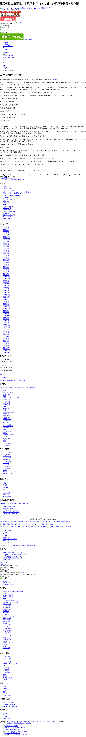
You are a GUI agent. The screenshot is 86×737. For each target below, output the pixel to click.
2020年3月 (6, 292)
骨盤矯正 (6, 390)
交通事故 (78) (7, 197)
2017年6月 (6, 336)
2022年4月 (6, 248)
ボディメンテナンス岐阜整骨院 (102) (14, 195)
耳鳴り (5, 410)
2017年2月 (6, 343)
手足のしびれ (7, 431)
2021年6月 (6, 266)
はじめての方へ (8, 46)
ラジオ (5, 491)
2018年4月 (6, 319)
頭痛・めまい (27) (8, 218)
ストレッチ (6, 493)
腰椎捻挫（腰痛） (8, 508)
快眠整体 (6, 487)
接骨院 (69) (6, 202)
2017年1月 (6, 345)
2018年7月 (6, 313)
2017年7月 (6, 335)
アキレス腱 (6, 454)
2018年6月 (6, 315)
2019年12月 (6, 296)
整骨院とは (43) (8, 206)
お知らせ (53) (7, 186)
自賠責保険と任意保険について (12, 558)
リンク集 (6, 542)
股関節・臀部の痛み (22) (10, 211)
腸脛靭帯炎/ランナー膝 (10, 459)
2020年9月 (6, 282)
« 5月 (1, 374)
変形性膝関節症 (8, 426)
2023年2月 (6, 232)
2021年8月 (6, 262)
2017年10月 (6, 329)
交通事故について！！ (7, 178)
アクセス (6, 49)
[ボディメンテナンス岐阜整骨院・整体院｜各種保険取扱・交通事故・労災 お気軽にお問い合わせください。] (4, 25)
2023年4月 (6, 229)
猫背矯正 (6, 494)
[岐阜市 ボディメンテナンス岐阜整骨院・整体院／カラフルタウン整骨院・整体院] (25, 8)
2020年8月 (6, 283)
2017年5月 (6, 338)
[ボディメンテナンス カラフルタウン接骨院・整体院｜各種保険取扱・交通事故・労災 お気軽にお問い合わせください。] (10, 14)
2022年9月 (6, 241)
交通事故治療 (7, 44)
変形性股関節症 (8, 424)
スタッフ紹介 (7, 530)
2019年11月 (6, 298)
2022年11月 (6, 238)
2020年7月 (6, 285)
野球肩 (5, 471)
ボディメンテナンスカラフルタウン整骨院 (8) (17, 192)
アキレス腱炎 (7, 658)
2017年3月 (6, 342)
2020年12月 (6, 276)
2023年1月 (6, 234)
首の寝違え (6, 443)
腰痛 (4, 442)
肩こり (5, 440)
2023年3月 (6, 231)
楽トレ (5, 692)
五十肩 (5, 436)
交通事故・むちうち (9, 506)
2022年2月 (6, 252)
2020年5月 (6, 289)
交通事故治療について (10, 559)
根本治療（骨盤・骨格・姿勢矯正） (14, 591)
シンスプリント (8, 461)
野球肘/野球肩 (7, 473)
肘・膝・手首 (7, 399)
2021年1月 (6, 275)
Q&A (4, 533)
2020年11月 (6, 278)
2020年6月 (6, 287)
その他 (55, 79)
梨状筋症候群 (7, 419)
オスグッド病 (7, 456)
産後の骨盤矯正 (8, 392)
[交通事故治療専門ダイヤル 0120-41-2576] (43, 519)
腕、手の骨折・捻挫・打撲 (11, 512)
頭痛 (4, 396)
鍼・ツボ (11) (7, 216)
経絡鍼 (5, 484)
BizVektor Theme (19, 723)
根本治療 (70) (7, 208)
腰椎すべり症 (7, 413)
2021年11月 (6, 257)
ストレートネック (8, 412)
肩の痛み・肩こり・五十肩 (11, 397)
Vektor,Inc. (28, 723)
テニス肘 (6, 463)
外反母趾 (6, 422)
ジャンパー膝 (7, 457)
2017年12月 (6, 326)
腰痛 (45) (6, 213)
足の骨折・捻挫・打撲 (10, 510)
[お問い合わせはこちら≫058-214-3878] (4, 569)
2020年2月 (6, 294)
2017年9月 (6, 331)
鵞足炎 (5, 475)
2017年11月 (6, 327)
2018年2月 (6, 322)
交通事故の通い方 (8, 584)
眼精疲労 (6, 408)
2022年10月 (6, 239)
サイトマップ (7, 540)
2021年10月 (6, 259)
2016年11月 (6, 349)
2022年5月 (6, 246)
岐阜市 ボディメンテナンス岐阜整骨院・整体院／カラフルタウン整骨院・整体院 (31, 721)
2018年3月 (6, 320)
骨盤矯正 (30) (7, 220)
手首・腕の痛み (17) (9, 199)
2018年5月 (6, 317)
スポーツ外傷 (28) (8, 190)
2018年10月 (6, 308)
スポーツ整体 (7, 452)
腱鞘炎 (5, 433)
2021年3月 (6, 271)
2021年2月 (6, 273)
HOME (5, 377)
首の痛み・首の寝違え (10, 600)
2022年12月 (6, 236)
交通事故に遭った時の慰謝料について (14, 554)
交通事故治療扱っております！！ (13, 552)
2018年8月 (6, 312)
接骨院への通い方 (8, 702)
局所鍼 (5, 482)
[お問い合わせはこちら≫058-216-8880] (4, 576)
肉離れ (5, 470)
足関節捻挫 (6, 466)
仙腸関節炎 (6, 417)
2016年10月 (6, 350)
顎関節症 (6, 406)
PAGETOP (3, 564)
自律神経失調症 (8, 434)
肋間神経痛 (6, 405)
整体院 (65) (6, 204)
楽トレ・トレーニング (10, 489)
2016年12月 (6, 347)
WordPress (9, 723)
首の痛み (6, 445)
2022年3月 (6, 250)
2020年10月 (6, 280)
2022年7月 (6, 243)
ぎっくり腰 (6, 401)
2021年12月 (6, 255)
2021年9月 (6, 261)
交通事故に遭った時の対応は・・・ (14, 556)
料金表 (5, 47)
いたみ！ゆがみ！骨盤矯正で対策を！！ (13, 179)
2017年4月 (6, 340)
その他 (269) (7, 188)
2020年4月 (6, 290)
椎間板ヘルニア (8, 438)
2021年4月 (6, 269)
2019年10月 (6, 299)
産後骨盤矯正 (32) (8, 209)
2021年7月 (6, 264)
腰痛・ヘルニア (8, 394)
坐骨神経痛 (6, 403)
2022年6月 (6, 245)
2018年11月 (6, 306)
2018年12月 (6, 305)
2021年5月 (6, 268)
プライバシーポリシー (10, 539)
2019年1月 (6, 303)
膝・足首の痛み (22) (9, 215)
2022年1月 (6, 253)
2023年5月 (6, 227)
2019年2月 (6, 301)
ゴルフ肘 (6, 464)
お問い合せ (6, 537)
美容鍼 (5, 486)
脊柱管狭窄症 (7, 427)
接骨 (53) (6, 201)
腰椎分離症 (6, 415)
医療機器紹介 (7, 496)
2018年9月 (6, 310)
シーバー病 (6, 420)
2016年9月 (6, 352)
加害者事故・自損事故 (10, 513)
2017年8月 (6, 333)
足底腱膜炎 (6, 468)
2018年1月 (6, 324)
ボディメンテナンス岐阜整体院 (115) (14, 194)
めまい (5, 429)
